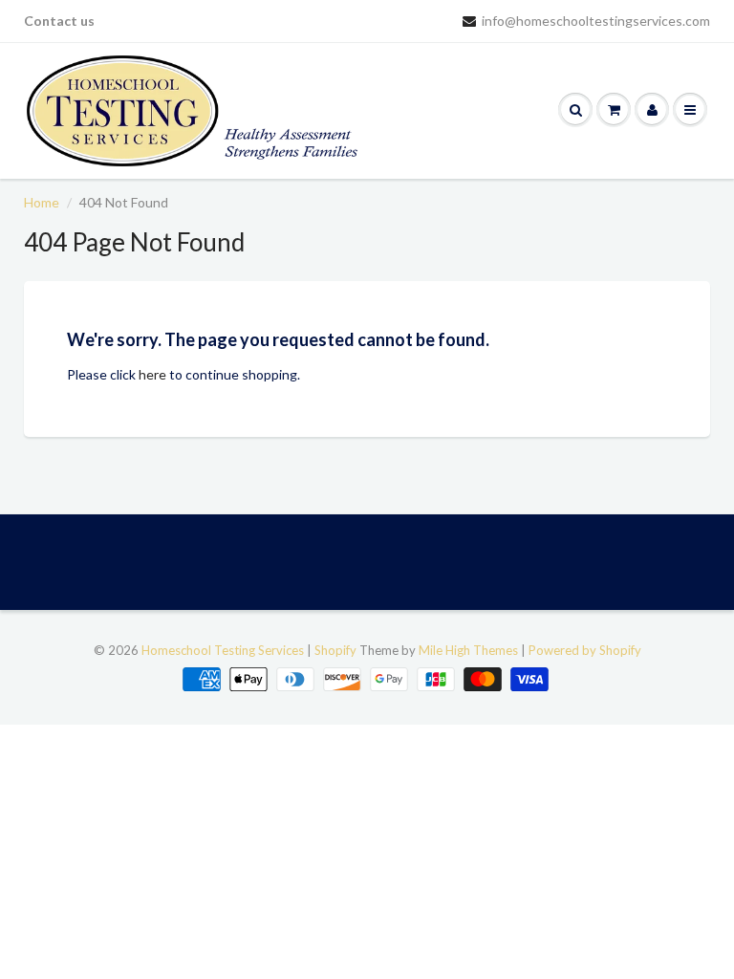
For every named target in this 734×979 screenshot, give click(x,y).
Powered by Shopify (585, 650)
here (152, 374)
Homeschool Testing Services (222, 650)
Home (41, 202)
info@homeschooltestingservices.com (596, 20)
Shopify (335, 650)
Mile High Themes (468, 650)
